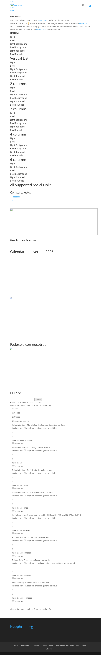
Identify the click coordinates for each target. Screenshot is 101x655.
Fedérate (25, 645)
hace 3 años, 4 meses (21, 553)
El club (15, 645)
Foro (84, 645)
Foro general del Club (47, 428)
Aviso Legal (48, 645)
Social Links (41, 29)
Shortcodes (28, 402)
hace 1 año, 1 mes (20, 485)
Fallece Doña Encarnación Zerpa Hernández (31, 560)
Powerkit (42, 20)
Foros (19, 402)
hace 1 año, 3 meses (21, 530)
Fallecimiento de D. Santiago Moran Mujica (31, 447)
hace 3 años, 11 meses (22, 598)
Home (12, 402)
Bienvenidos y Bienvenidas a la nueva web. (31, 582)
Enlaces (35, 645)
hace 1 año (17, 462)
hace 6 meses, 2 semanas (23, 440)
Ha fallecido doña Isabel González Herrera (30, 537)
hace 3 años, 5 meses (21, 575)
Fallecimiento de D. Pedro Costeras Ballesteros (32, 470)
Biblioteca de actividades (67, 645)
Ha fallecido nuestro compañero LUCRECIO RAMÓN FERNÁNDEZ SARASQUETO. (46, 515)
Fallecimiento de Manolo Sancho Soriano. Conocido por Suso (38, 425)
